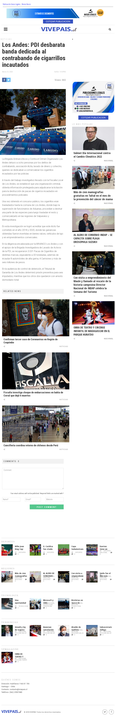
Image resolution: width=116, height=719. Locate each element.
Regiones (18, 579)
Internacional (105, 576)
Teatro (24, 660)
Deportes (22, 552)
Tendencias (47, 606)
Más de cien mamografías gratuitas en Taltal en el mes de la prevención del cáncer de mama (93, 195)
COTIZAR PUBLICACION (58, 21)
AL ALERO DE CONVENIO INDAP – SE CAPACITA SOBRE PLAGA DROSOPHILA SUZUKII (93, 238)
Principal (18, 578)
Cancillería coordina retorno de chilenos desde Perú (31, 445)
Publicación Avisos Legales (11, 4)
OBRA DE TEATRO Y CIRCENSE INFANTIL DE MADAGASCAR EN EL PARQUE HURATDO (92, 331)
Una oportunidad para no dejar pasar (20, 604)
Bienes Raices (26, 4)
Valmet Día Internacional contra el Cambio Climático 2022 (92, 154)
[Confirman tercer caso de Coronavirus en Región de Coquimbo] (35, 317)
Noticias (6, 39)
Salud (24, 633)
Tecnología (23, 606)
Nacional (108, 161)
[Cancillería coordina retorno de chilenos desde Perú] (35, 424)
